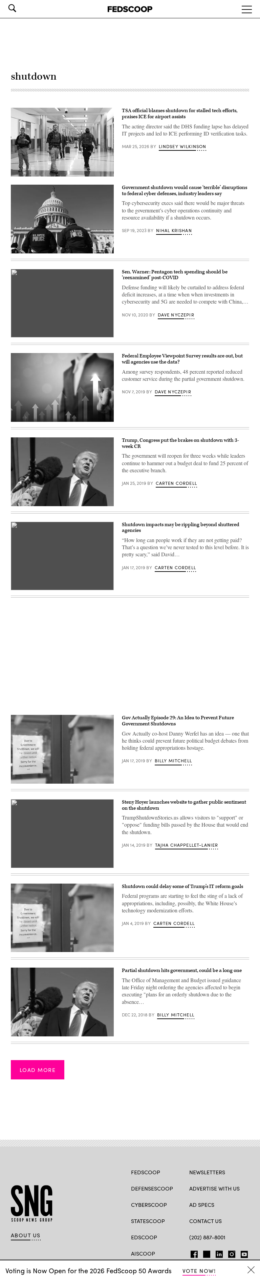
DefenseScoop (152, 1188)
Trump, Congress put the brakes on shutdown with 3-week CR (180, 443)
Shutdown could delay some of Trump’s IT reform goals (182, 886)
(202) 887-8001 (207, 1237)
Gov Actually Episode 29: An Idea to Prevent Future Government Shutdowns (178, 721)
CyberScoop (149, 1204)
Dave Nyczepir (176, 315)
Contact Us (205, 1220)
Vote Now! (199, 1270)
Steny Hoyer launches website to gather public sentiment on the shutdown (184, 805)
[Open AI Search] (21, 8)
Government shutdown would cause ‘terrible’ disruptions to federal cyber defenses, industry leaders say (184, 190)
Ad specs (201, 1204)
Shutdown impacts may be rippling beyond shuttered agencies (180, 527)
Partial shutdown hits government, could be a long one (182, 970)
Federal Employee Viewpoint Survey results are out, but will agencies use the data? (182, 359)
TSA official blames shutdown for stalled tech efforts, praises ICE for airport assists (179, 113)
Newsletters (207, 1172)
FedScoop (145, 1172)
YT (242, 1252)
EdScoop (144, 1237)
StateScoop (148, 1220)
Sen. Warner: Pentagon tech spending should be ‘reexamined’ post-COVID (175, 275)
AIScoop (143, 1253)
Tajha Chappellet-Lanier (186, 845)
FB (192, 1252)
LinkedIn (219, 1252)
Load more (38, 1069)
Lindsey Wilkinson (183, 146)
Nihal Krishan (174, 230)
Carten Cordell (176, 483)
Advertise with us (214, 1188)
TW (206, 1252)
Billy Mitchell (173, 761)
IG (230, 1252)
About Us (26, 1235)
